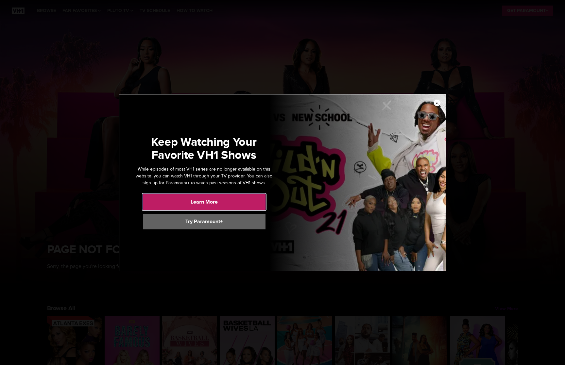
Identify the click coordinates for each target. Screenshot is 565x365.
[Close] (437, 103)
